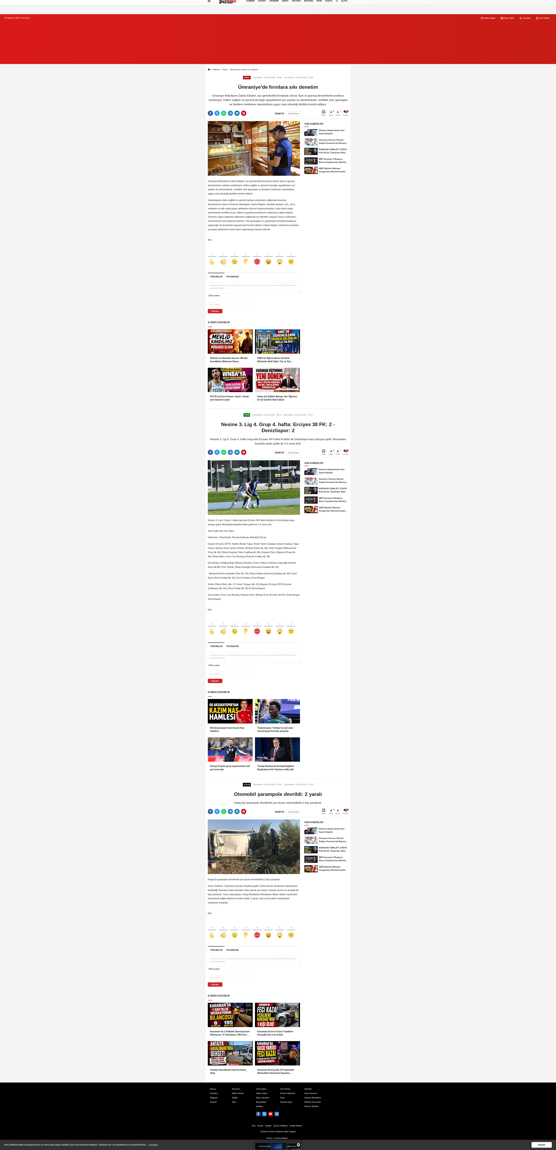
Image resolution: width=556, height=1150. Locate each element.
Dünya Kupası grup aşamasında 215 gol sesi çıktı (230, 768)
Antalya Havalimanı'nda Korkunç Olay (228, 1071)
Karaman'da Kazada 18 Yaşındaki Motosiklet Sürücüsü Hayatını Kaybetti (275, 1072)
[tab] (216, 276)
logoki (293, 1131)
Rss (254, 1126)
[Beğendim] (212, 257)
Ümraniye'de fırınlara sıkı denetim (244, 69)
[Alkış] (223, 257)
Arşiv (282, 1098)
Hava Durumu (310, 1093)
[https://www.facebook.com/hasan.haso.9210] (258, 1114)
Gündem (214, 1093)
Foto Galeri (508, 18)
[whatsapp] (223, 113)
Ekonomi (236, 1089)
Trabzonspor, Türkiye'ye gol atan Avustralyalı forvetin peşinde (275, 729)
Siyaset (213, 1102)
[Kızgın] (257, 257)
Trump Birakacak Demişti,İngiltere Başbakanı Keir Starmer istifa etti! (275, 768)
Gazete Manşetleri (312, 1098)
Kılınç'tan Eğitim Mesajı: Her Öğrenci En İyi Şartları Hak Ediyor (277, 398)
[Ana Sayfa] (209, 70)
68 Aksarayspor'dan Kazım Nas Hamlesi (227, 729)
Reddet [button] (541, 1145)
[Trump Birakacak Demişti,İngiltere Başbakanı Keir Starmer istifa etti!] (277, 749)
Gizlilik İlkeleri (296, 1126)
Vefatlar (259, 1106)
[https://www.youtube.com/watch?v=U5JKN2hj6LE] (270, 1114)
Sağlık (235, 1098)
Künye (260, 1126)
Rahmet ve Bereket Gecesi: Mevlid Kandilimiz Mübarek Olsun (228, 360)
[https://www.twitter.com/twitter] (264, 1114)
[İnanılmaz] (280, 257)
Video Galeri (489, 18)
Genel (224, 69)
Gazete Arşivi (286, 1102)
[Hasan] (277, 1114)
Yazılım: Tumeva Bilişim (277, 1138)
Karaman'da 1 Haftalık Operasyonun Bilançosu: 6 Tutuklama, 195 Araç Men (230, 1033)
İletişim (268, 1126)
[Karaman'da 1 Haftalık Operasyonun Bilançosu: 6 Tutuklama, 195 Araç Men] (230, 1015)
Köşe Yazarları (262, 1098)
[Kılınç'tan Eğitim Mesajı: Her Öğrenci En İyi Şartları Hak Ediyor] (277, 380)
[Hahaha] (268, 257)
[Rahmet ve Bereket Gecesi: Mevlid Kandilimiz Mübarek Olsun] (230, 341)
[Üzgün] (291, 257)
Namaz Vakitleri (311, 1106)
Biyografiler (261, 1102)
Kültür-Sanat (237, 1093)
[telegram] (230, 113)
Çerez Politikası (281, 1126)
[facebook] (210, 113)
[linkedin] (237, 113)
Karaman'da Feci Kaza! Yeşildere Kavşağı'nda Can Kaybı (275, 1033)
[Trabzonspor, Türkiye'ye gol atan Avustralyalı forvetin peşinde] (277, 711)
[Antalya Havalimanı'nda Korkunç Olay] (230, 1053)
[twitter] (217, 113)
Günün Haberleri (287, 1093)
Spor (234, 1102)
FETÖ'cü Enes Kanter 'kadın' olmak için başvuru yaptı (229, 398)
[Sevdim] (234, 257)
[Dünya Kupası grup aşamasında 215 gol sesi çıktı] (230, 749)
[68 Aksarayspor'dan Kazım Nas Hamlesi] (230, 711)
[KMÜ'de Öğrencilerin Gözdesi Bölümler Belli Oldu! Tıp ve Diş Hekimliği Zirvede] (277, 341)
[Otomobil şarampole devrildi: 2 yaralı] (254, 847)
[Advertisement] (278, 43)
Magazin (214, 1098)
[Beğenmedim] (246, 257)
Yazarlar (526, 18)
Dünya (213, 1089)
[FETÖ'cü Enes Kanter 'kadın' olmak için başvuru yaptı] (230, 380)
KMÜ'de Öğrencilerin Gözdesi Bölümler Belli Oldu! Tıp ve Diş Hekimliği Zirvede (274, 360)
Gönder (215, 311)
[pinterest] (243, 113)
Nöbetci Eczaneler (312, 1102)
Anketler (308, 1089)
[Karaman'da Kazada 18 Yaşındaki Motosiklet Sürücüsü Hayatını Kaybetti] (277, 1053)
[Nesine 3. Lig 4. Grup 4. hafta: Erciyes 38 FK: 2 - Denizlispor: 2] (254, 487)
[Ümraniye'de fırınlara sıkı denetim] (254, 148)
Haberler (216, 69)
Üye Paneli (543, 18)
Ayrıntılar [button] (153, 1144)
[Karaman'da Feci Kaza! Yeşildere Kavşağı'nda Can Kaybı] (277, 1015)
